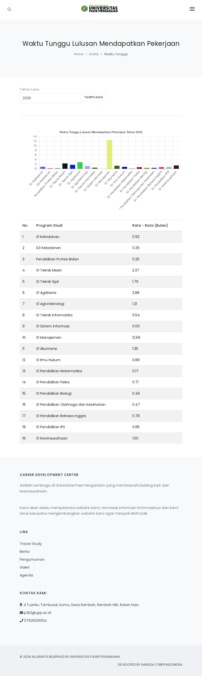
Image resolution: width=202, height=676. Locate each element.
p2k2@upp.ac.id (37, 612)
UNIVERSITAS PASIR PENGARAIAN (95, 656)
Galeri (25, 567)
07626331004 (35, 620)
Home (79, 54)
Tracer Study (31, 543)
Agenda (26, 575)
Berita (25, 551)
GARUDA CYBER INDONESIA (161, 664)
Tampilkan (93, 97)
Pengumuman (32, 559)
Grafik (94, 54)
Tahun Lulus (29, 89)
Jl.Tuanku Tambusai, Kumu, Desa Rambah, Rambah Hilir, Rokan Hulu (80, 604)
